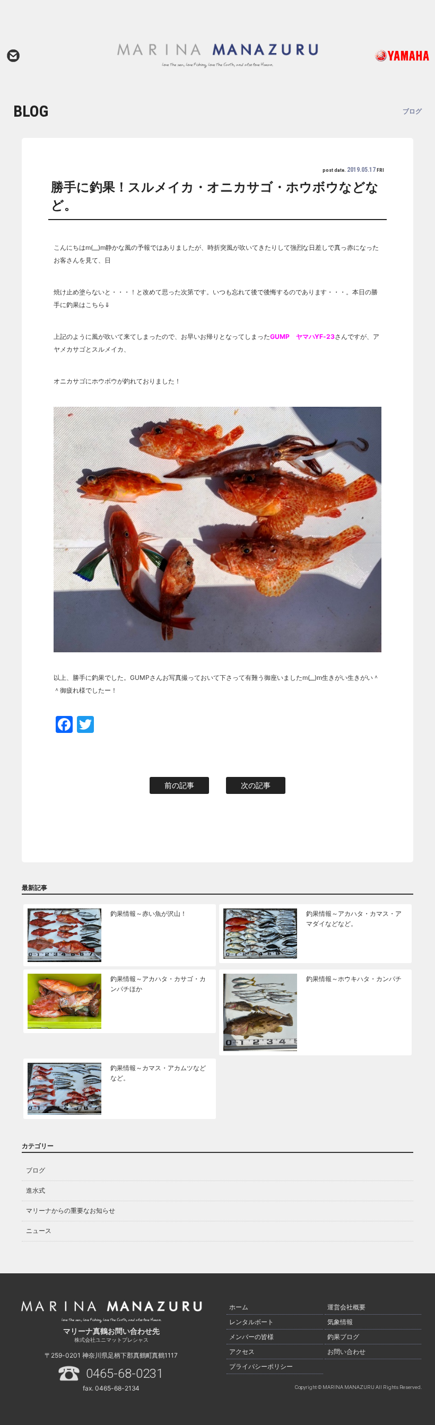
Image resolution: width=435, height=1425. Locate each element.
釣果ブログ (343, 1337)
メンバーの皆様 (251, 1337)
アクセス (242, 1352)
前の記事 (179, 785)
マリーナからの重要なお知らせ (70, 1210)
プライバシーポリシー (261, 1366)
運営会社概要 (346, 1307)
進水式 (35, 1190)
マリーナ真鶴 (217, 55)
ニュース (38, 1231)
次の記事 (256, 785)
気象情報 (340, 1322)
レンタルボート (251, 1322)
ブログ (35, 1170)
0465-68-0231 (124, 1373)
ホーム (238, 1307)
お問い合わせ (13, 56)
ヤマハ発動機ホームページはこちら (389, 56)
